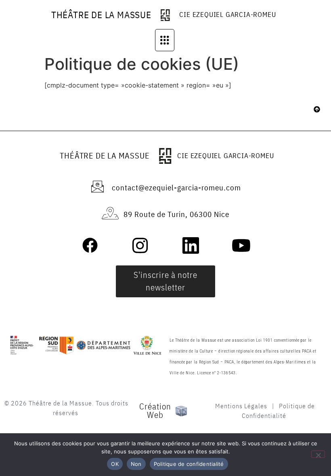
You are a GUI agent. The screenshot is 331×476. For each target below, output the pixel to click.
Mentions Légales (241, 406)
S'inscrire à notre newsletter (165, 281)
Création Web (155, 410)
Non (136, 464)
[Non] (318, 454)
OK (115, 464)
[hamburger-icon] (164, 40)
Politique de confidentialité (189, 464)
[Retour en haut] (317, 110)
